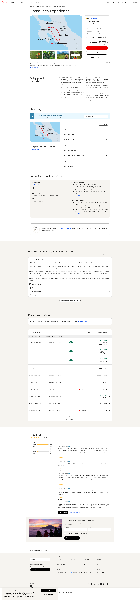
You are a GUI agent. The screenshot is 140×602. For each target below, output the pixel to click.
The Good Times (74, 561)
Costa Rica (48, 6)
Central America (39, 6)
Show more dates (69, 419)
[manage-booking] (122, 2)
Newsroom (86, 569)
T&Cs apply (41, 566)
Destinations (15, 2)
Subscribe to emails (40, 569)
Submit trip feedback (62, 561)
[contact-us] (126, 2)
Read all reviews (63, 512)
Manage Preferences (48, 594)
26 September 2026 (103, 44)
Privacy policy (74, 569)
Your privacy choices (77, 572)
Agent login (60, 575)
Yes (46, 550)
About (38, 2)
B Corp (99, 559)
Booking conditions (61, 572)
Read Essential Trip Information (70, 300)
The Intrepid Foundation (103, 561)
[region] (30, 594)
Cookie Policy (16, 597)
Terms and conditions (83, 321)
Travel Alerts (60, 567)
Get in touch (87, 559)
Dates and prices (97, 48)
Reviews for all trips (74, 512)
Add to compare (95, 57)
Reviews (86, 567)
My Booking (60, 559)
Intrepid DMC (74, 564)
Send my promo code (72, 538)
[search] (108, 2)
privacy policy (86, 533)
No (51, 550)
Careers (72, 567)
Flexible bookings (61, 569)
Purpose (99, 557)
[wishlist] (119, 2)
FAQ (85, 564)
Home (32, 6)
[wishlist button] (106, 57)
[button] (56, 32)
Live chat (86, 561)
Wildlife (99, 569)
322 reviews (94, 18)
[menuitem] (5, 2)
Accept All (48, 590)
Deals (32, 2)
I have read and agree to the (78, 533)
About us (73, 559)
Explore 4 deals (97, 52)
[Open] (50, 437)
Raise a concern (87, 572)
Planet (99, 567)
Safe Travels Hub (61, 564)
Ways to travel (25, 2)
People (99, 564)
